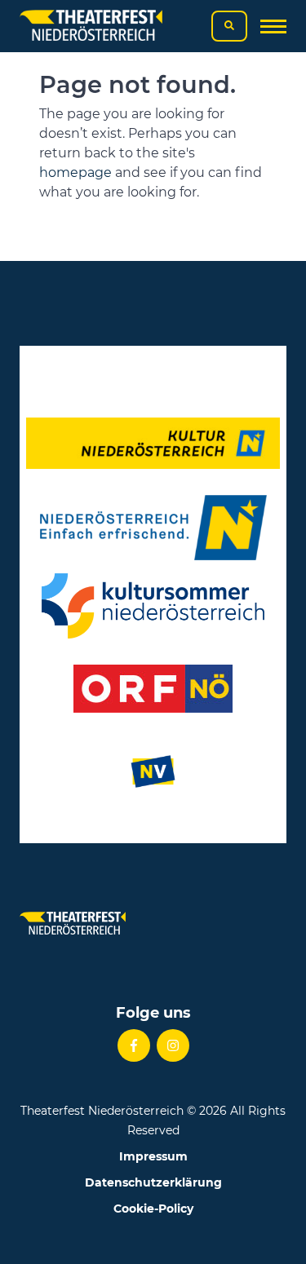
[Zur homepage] (91, 26)
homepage (75, 172)
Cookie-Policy (153, 1208)
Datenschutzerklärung (153, 1182)
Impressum (153, 1156)
